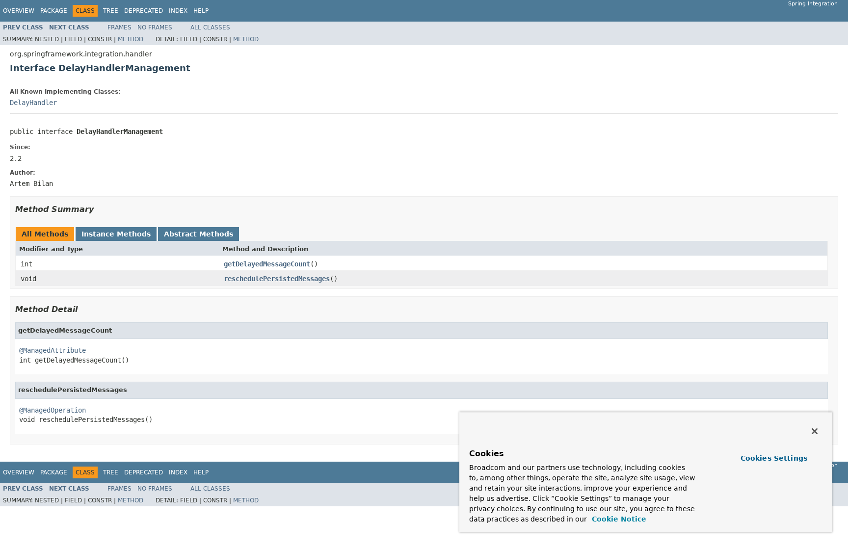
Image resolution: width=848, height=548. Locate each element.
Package (53, 10)
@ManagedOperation (52, 410)
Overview (18, 10)
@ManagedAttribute (52, 350)
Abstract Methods (198, 234)
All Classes (210, 27)
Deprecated (143, 10)
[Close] (814, 431)
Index (178, 10)
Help (201, 10)
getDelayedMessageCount (267, 264)
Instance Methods (116, 234)
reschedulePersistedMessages (277, 279)
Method (130, 39)
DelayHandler (33, 102)
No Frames (154, 27)
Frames (119, 27)
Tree (110, 10)
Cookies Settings (774, 458)
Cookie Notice (617, 519)
